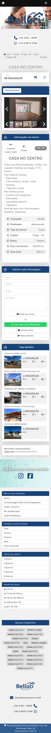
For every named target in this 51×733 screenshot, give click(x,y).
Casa (36, 54)
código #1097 (34, 655)
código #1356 (20, 638)
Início (8, 54)
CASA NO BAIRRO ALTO (15, 353)
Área (6, 541)
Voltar (44, 57)
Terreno (7, 533)
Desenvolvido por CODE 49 (25, 731)
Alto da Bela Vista (12, 511)
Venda (16, 54)
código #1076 (29, 651)
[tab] (12, 90)
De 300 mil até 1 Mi (12, 602)
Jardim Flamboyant (12, 515)
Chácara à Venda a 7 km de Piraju (19, 406)
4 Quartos (8, 572)
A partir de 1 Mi (10, 606)
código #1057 (15, 647)
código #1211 (15, 664)
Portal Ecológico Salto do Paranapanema (22, 502)
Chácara (7, 537)
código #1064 (34, 647)
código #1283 (34, 664)
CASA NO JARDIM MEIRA (15, 424)
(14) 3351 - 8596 (28, 38)
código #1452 (15, 634)
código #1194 (34, 660)
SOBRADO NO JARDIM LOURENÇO (20, 389)
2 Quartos (8, 563)
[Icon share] (21, 476)
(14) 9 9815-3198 (27, 43)
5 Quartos (8, 576)
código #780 (16, 630)
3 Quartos (8, 567)
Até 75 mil (8, 589)
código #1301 (25, 668)
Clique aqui (9, 451)
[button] (7, 109)
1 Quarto (8, 559)
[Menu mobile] (3, 3)
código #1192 (15, 660)
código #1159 (12, 643)
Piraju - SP (26, 54)
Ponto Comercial (11, 546)
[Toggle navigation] (46, 3)
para (34, 630)
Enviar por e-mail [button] (26, 314)
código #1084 (15, 655)
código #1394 (34, 634)
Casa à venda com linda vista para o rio (22, 371)
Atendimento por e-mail (27, 697)
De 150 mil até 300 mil (14, 598)
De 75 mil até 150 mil (13, 593)
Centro (7, 498)
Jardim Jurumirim (11, 507)
